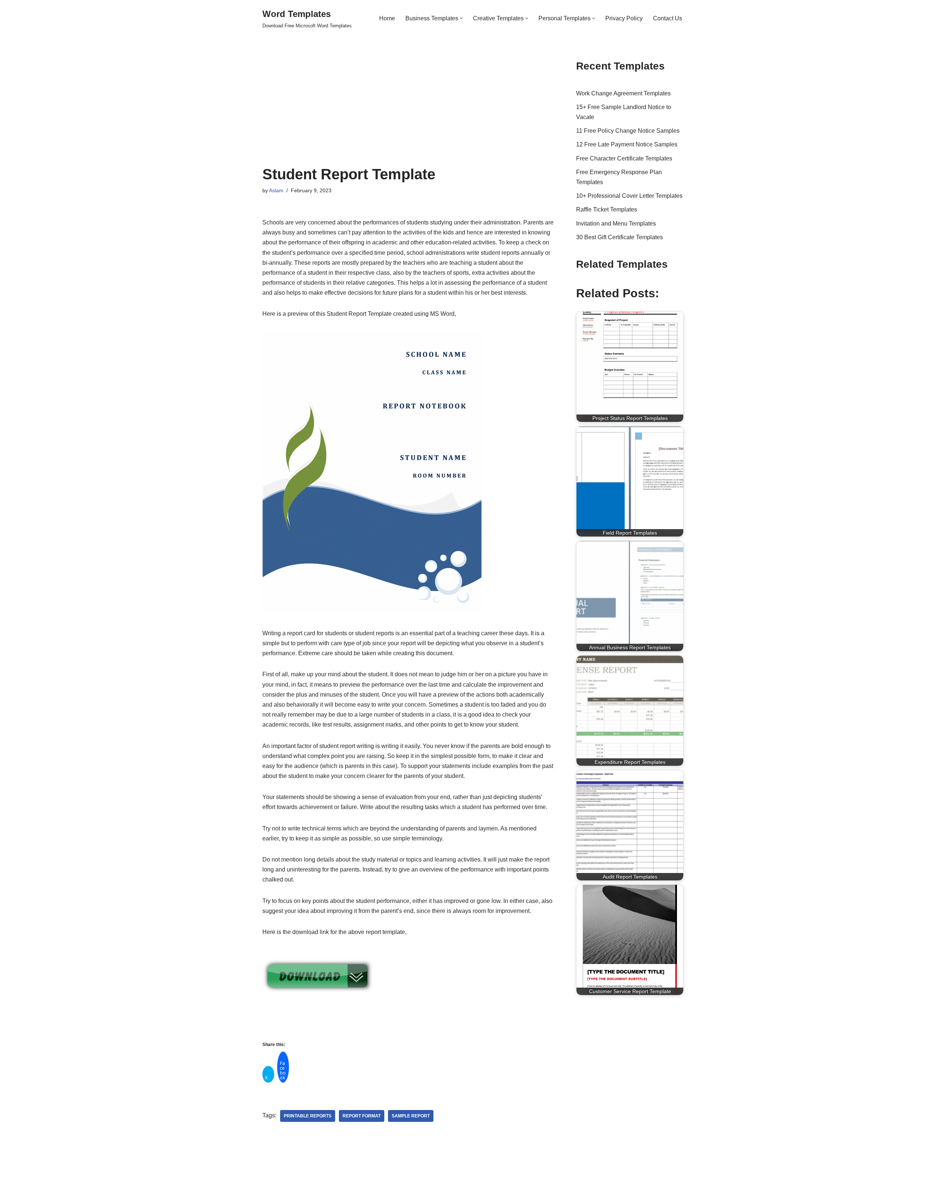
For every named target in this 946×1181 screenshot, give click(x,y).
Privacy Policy (624, 18)
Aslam (276, 190)
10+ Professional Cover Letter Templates (629, 196)
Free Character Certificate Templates (624, 158)
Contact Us (667, 18)
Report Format (362, 1116)
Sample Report (411, 1116)
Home (387, 18)
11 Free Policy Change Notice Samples (628, 131)
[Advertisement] (408, 110)
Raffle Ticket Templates (606, 209)
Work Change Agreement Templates (623, 93)
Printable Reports (307, 1116)
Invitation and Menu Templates (616, 223)
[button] (461, 18)
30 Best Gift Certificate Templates (619, 237)
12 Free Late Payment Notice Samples (626, 144)
